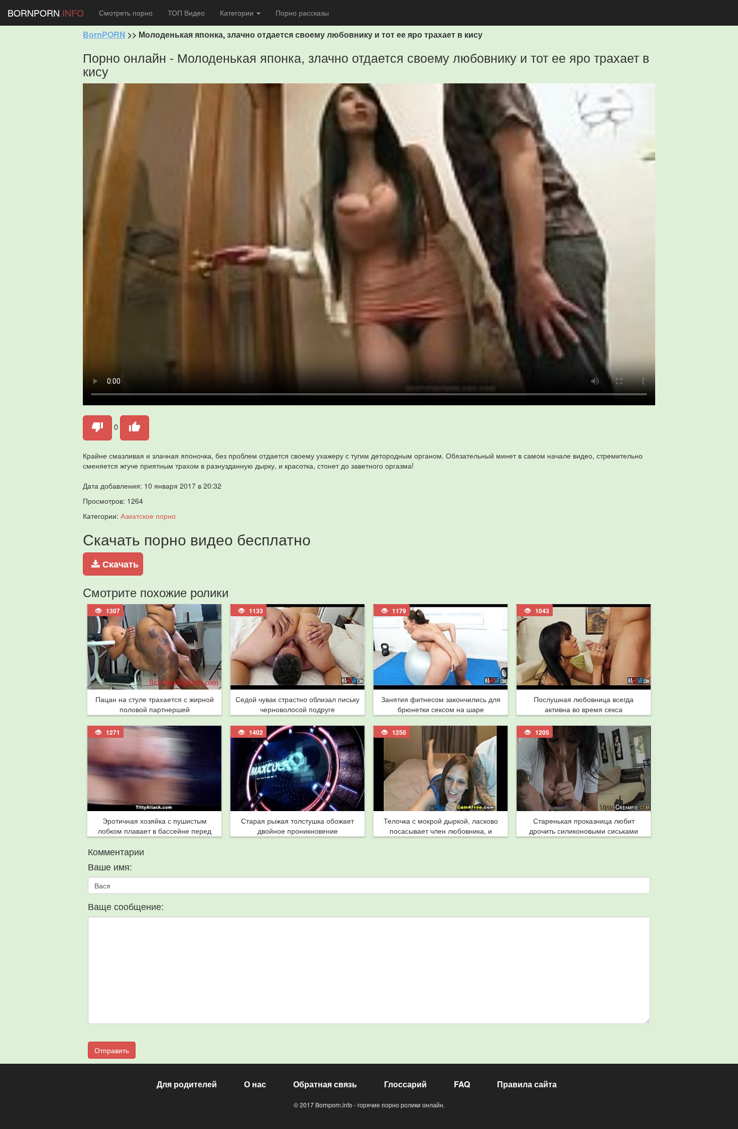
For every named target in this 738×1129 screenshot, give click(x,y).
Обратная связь (325, 1084)
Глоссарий (405, 1084)
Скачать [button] (119, 564)
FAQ (462, 1084)
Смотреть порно (126, 13)
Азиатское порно (148, 516)
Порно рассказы (302, 13)
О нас (255, 1084)
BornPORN (104, 34)
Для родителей (187, 1084)
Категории (238, 13)
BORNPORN (46, 12)
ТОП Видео (186, 13)
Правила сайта (527, 1084)
